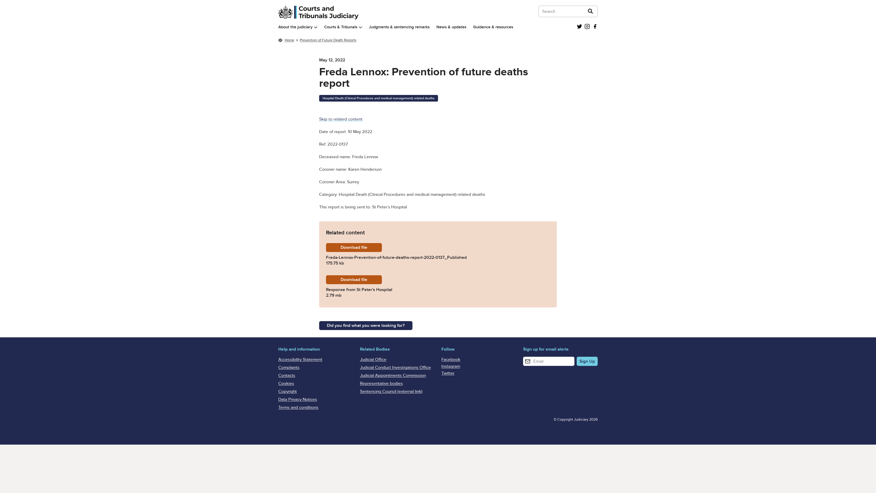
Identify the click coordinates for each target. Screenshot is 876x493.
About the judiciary (295, 27)
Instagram (450, 366)
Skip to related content (340, 119)
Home (289, 40)
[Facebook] (595, 27)
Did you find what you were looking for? (366, 325)
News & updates (451, 27)
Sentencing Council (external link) (391, 391)
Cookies (286, 383)
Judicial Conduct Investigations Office (395, 367)
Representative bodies (381, 383)
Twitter (447, 373)
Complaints (289, 367)
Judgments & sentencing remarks (399, 27)
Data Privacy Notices (297, 399)
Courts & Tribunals (340, 27)
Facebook (450, 359)
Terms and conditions (298, 407)
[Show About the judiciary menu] (315, 27)
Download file (361, 247)
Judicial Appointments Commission (393, 375)
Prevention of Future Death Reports (328, 40)
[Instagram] (587, 27)
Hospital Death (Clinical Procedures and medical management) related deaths (379, 98)
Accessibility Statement (300, 359)
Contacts (286, 375)
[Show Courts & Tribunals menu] (360, 27)
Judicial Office (373, 359)
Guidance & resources (493, 27)
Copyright (287, 391)
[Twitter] (579, 27)
